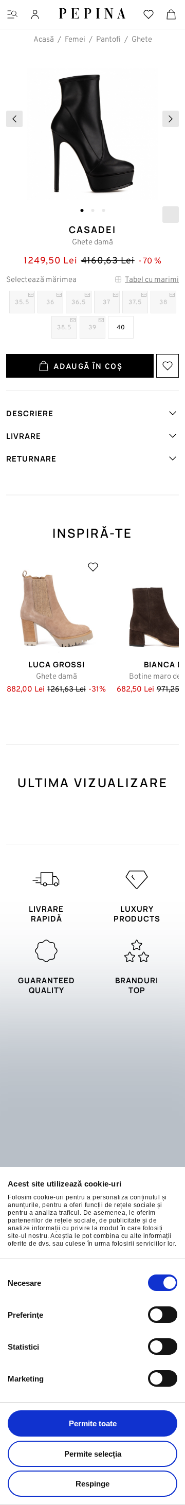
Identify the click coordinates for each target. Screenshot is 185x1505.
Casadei (92, 229)
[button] (81, 210)
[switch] (162, 1314)
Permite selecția (92, 1453)
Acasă (43, 40)
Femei (75, 40)
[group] (92, 138)
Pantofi (108, 40)
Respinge (92, 1483)
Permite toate (93, 1423)
